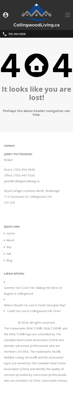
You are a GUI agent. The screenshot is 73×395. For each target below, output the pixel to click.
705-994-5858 (17, 34)
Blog (9, 260)
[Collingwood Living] (36, 25)
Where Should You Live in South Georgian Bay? (35, 305)
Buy (8, 246)
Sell (8, 253)
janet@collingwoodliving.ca (21, 181)
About (10, 240)
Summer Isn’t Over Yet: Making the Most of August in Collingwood (33, 290)
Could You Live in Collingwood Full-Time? (34, 311)
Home (10, 233)
